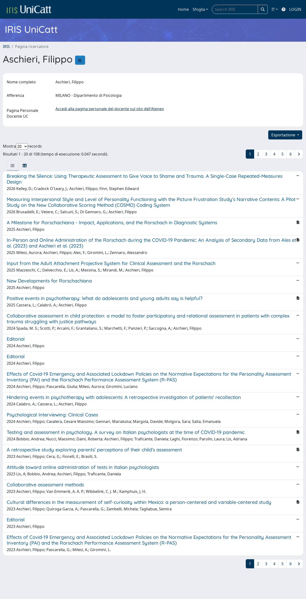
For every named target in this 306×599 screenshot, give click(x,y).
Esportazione (283, 135)
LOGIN (295, 9)
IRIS (6, 46)
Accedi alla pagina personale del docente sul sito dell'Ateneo (109, 108)
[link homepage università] (29, 9)
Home (183, 9)
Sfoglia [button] (199, 9)
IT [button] (273, 9)
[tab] (13, 166)
